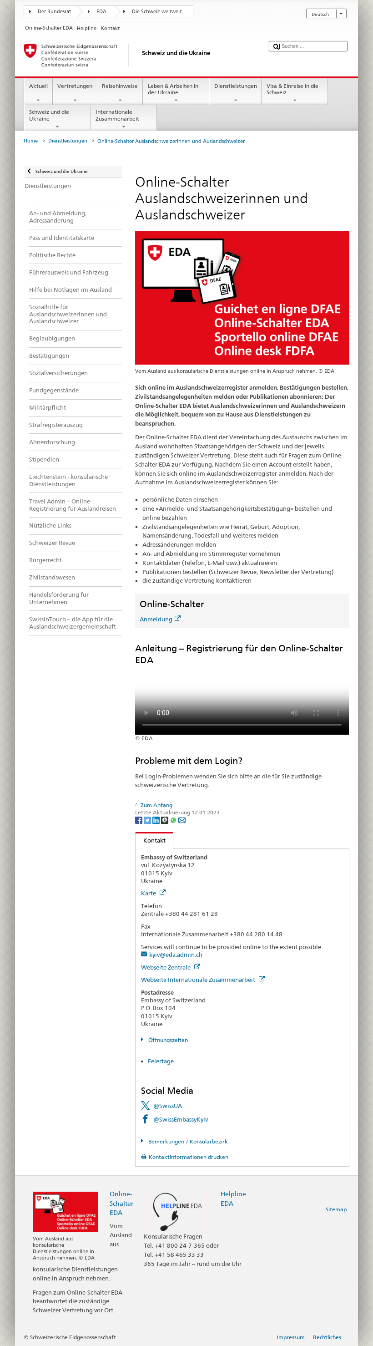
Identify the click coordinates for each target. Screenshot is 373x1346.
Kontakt (151, 840)
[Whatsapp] (174, 819)
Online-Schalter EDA (121, 1203)
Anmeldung (156, 619)
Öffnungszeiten (167, 1039)
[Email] (182, 819)
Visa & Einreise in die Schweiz (292, 89)
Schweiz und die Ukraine (49, 115)
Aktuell (38, 85)
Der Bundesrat (54, 12)
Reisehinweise (120, 85)
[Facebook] (139, 819)
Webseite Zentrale (166, 967)
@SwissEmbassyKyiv (180, 1119)
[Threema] (165, 819)
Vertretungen (74, 85)
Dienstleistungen (235, 85)
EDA (101, 12)
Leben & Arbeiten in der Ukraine (173, 89)
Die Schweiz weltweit (156, 12)
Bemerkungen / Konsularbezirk (187, 1141)
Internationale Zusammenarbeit (117, 115)
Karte (149, 893)
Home (31, 141)
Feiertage (161, 1061)
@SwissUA (167, 1105)
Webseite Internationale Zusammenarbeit (199, 979)
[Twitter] (148, 819)
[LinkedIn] (156, 819)
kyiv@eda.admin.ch (175, 954)
